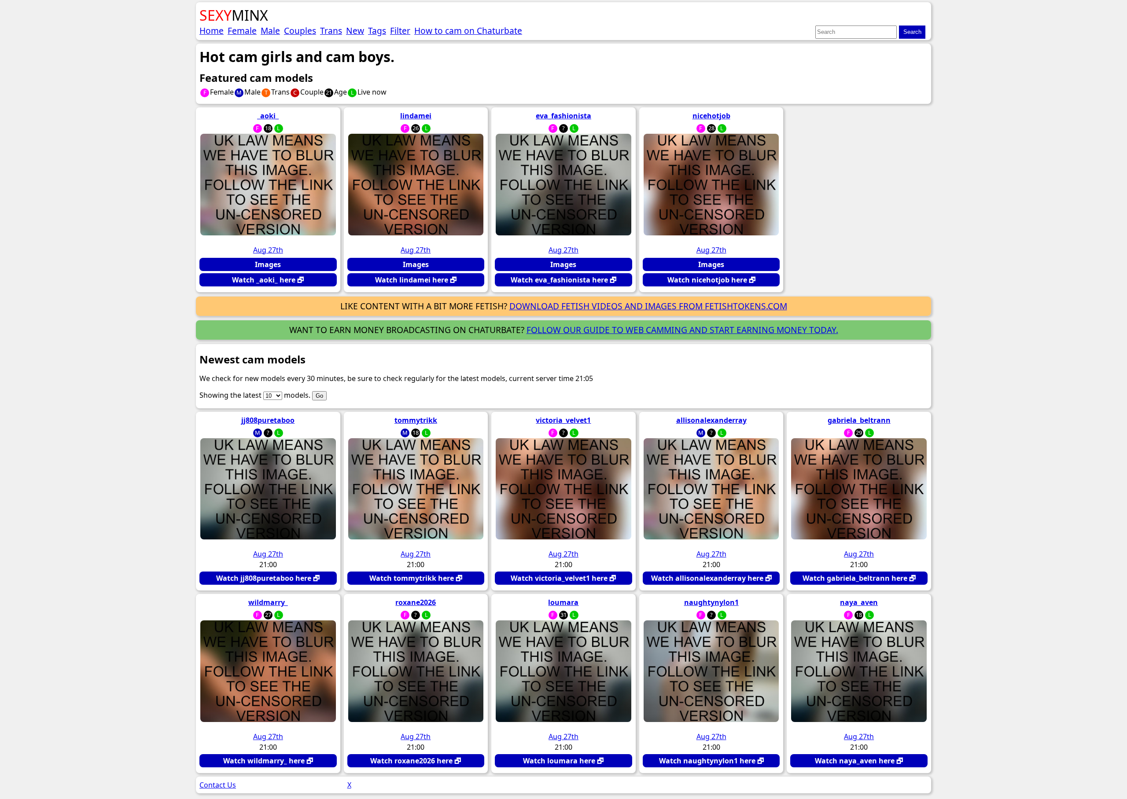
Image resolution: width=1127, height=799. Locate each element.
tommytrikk (415, 420)
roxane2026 (415, 602)
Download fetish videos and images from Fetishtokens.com (648, 306)
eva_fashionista (563, 116)
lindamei (415, 116)
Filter (400, 31)
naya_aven (859, 602)
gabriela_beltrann (859, 420)
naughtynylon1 (711, 602)
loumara (563, 602)
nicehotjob (711, 116)
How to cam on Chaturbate (468, 31)
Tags (377, 31)
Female (242, 31)
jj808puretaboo (268, 420)
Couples (300, 31)
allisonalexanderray (711, 420)
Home (211, 31)
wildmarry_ (268, 602)
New (355, 31)
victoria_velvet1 (563, 420)
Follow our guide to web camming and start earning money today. (682, 330)
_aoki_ (268, 116)
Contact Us (217, 785)
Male (270, 31)
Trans (331, 31)
